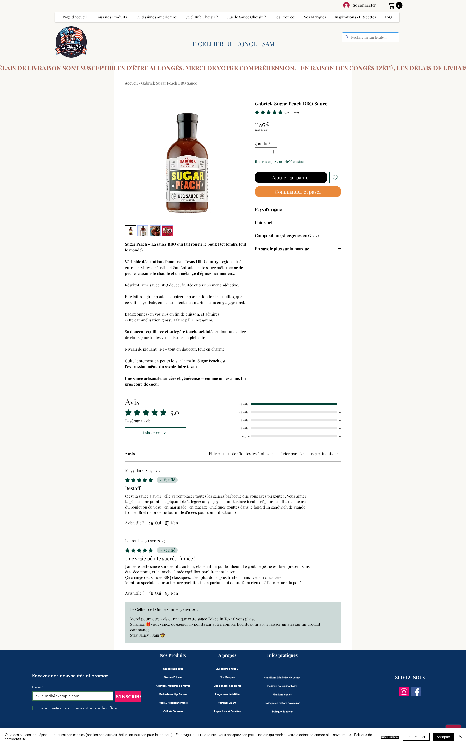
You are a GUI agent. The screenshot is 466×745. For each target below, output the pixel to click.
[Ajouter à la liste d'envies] (335, 177)
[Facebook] (416, 691)
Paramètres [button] (390, 736)
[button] (396, 5)
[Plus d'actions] (338, 470)
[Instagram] (404, 691)
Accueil (131, 83)
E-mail (38, 687)
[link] (277, 112)
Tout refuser (416, 736)
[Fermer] (460, 736)
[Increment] (274, 152)
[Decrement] (258, 152)
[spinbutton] (266, 152)
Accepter (443, 736)
